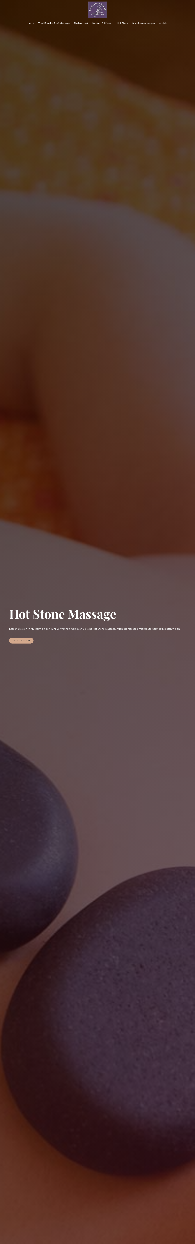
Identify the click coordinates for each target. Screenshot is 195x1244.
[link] (31, 23)
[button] (21, 641)
